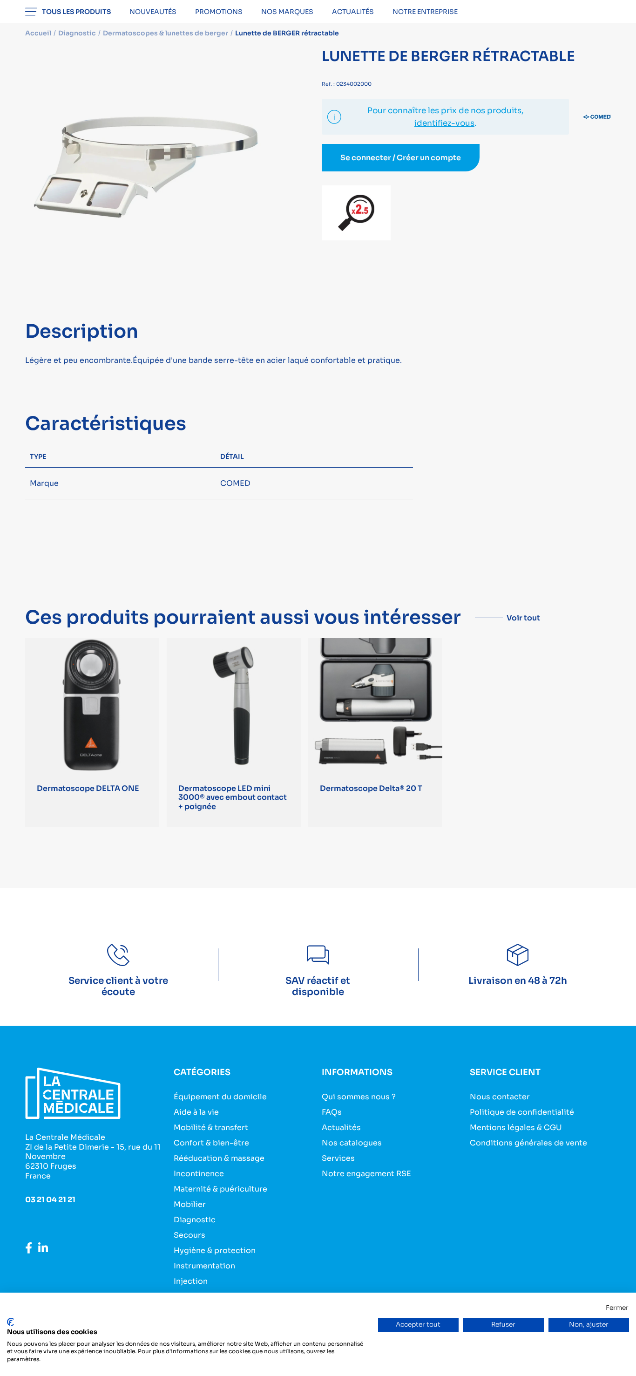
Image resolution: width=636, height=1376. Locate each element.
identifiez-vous (444, 123)
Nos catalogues (352, 1143)
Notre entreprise (425, 11)
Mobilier (190, 1204)
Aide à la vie (196, 1112)
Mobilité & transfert (211, 1127)
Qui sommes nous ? (359, 1097)
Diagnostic (195, 1220)
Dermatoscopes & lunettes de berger (165, 33)
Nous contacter (500, 1097)
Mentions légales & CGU (516, 1127)
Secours (189, 1235)
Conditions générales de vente (528, 1143)
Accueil (38, 33)
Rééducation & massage (219, 1158)
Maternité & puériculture (220, 1189)
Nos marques (287, 11)
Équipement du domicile (220, 1097)
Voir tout (523, 618)
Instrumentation (204, 1266)
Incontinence (199, 1173)
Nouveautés (152, 11)
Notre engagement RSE (366, 1173)
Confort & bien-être (211, 1143)
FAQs (332, 1112)
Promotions (219, 11)
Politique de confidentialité (522, 1112)
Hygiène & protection (215, 1250)
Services (338, 1158)
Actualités (353, 11)
